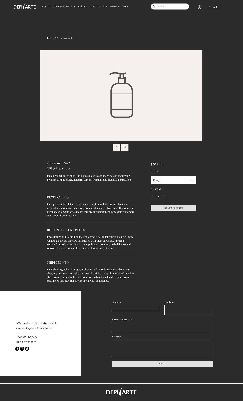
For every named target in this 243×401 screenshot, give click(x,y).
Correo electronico (122, 319)
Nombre (116, 302)
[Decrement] (153, 196)
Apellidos (170, 302)
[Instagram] (22, 349)
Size (154, 172)
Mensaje (116, 336)
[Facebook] (17, 349)
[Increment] (163, 196)
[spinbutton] (158, 196)
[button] (199, 7)
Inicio (50, 38)
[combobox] (173, 180)
